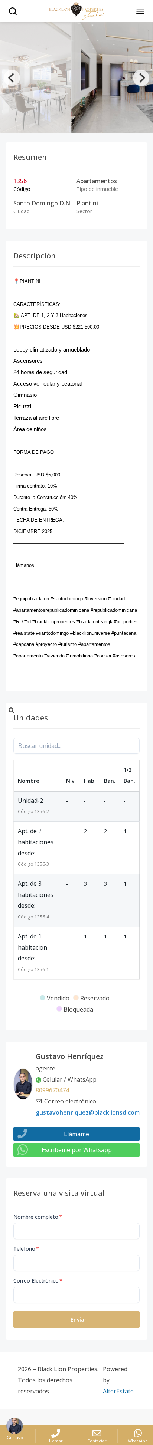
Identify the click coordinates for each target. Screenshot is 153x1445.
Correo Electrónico (37, 1280)
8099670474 (52, 1090)
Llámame (76, 1134)
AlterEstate (118, 1391)
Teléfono (26, 1248)
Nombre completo (37, 1216)
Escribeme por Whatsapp (77, 1150)
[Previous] (12, 78)
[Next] (141, 78)
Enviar (79, 1319)
